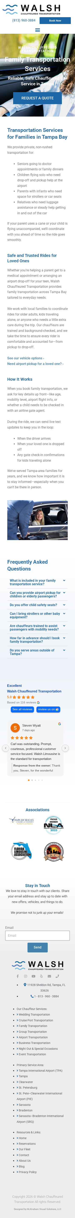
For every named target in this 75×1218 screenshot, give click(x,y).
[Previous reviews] (5, 748)
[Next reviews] (65, 748)
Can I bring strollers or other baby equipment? (35, 615)
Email (9, 928)
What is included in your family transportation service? (33, 582)
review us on (46, 709)
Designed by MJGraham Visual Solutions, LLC (37, 1209)
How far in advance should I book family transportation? (35, 640)
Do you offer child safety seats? (33, 605)
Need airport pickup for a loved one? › (35, 364)
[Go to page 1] (32, 780)
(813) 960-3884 (23, 20)
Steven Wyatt (31, 725)
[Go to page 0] (29, 780)
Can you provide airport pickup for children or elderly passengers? (35, 594)
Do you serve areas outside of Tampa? (32, 652)
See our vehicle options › (25, 358)
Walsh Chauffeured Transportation (34, 691)
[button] (37, 30)
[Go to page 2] (35, 780)
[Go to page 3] (38, 780)
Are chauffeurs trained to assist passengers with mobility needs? (34, 627)
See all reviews (22, 709)
